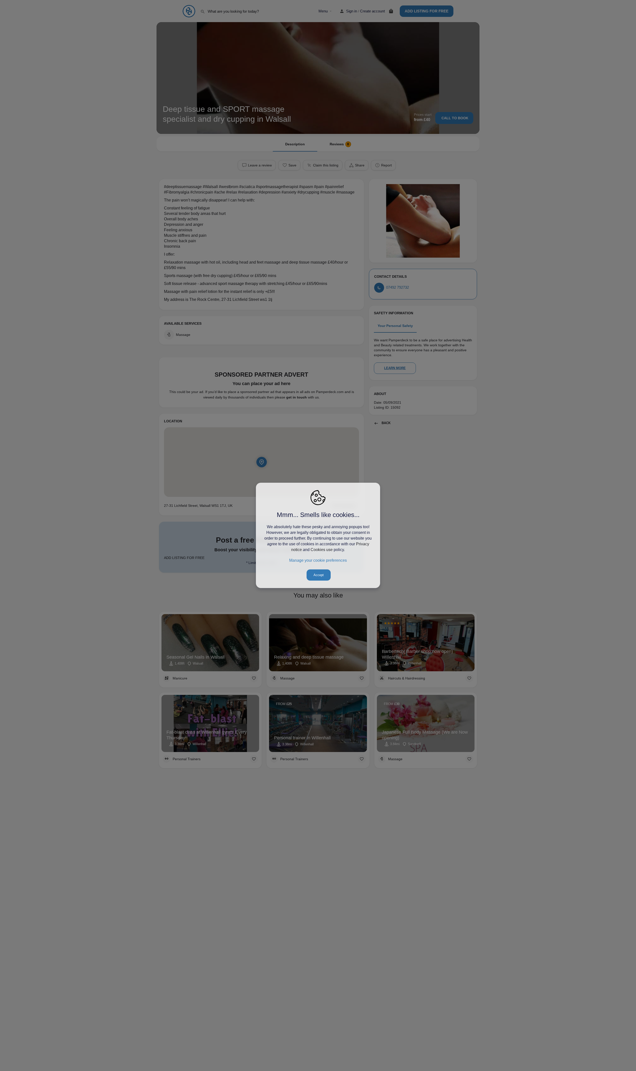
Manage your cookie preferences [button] (318, 560)
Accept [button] (319, 575)
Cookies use (322, 550)
